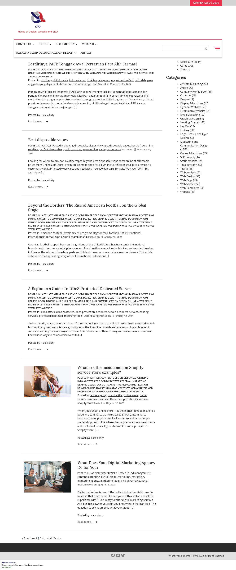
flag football (100, 233)
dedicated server (106, 312)
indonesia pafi (77, 80)
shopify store (85, 403)
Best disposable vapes (48, 139)
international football (41, 237)
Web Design (114, 72)
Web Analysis (98, 72)
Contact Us (186, 65)
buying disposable (76, 145)
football (114, 233)
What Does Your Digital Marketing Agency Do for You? (116, 465)
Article (86, 52)
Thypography (80, 72)
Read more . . (36, 121)
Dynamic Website (75, 69)
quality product (72, 149)
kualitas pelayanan (98, 80)
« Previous (28, 538)
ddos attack (48, 312)
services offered (107, 399)
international (133, 233)
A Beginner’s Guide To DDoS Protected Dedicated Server (79, 288)
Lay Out (92, 69)
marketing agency (88, 480)
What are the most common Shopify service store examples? (110, 370)
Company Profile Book (92, 215)
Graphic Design (106, 218)
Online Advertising (40, 72)
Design (43, 44)
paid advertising (130, 480)
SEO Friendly (65, 44)
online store (131, 395)
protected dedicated (51, 315)
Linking (32, 222)
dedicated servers (127, 312)
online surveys (18, 565)
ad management (140, 473)
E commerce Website (62, 218)
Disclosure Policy (190, 62)
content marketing (88, 477)
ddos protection (85, 312)
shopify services (138, 399)
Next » (57, 538)
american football (51, 233)
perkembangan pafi (85, 84)
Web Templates (123, 391)
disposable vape (98, 145)
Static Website (62, 72)
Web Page (127, 72)
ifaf (122, 233)
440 (49, 538)
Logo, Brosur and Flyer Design (57, 222)
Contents (23, 44)
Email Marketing (86, 218)
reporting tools (73, 315)
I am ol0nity (48, 114)
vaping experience (110, 149)
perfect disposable (50, 149)
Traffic (85, 225)
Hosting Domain (127, 218)
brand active (115, 395)
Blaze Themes (216, 555)
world (58, 237)
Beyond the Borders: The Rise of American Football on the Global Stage (87, 207)
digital (105, 477)
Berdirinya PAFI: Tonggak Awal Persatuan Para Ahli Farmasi (82, 64)
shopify (123, 399)
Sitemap (185, 69)
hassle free (138, 145)
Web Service (141, 72)
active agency (98, 395)
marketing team (110, 480)
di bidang (46, 80)
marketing (138, 477)
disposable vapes (119, 145)
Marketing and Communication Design (44, 52)
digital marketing (120, 477)
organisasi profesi (122, 80)
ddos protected (65, 312)
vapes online (90, 149)
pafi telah (140, 80)
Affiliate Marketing (54, 215)
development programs (78, 233)
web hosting (91, 315)
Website (88, 44)
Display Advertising (141, 215)
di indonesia (60, 80)
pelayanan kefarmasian (58, 84)
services (92, 399)
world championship (75, 237)
